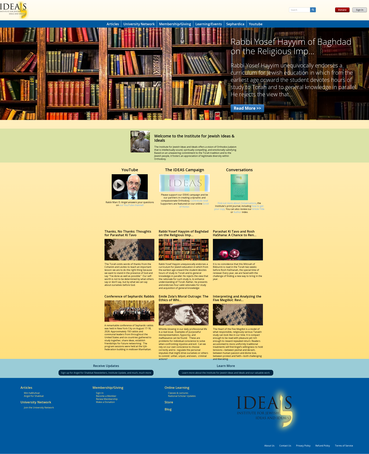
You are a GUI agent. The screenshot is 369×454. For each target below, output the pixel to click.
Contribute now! (199, 200)
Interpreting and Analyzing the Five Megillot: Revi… (237, 298)
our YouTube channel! (131, 205)
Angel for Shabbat (34, 396)
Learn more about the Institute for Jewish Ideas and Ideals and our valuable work (226, 372)
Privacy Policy (303, 445)
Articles (113, 24)
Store (169, 402)
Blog (168, 409)
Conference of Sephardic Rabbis (129, 296)
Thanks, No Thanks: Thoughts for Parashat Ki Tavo (128, 233)
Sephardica (235, 24)
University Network (139, 24)
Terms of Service (344, 445)
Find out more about (237, 203)
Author (237, 212)
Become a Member (106, 396)
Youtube (255, 24)
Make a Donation (105, 402)
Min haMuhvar (32, 393)
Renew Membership (107, 399)
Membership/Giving (175, 24)
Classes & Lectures (178, 393)
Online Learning (177, 387)
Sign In (359, 9)
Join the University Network (39, 407)
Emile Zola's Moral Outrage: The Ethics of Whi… (183, 298)
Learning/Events (208, 24)
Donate (342, 9)
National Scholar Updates (182, 396)
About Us (269, 445)
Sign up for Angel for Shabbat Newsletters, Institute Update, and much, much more (106, 372)
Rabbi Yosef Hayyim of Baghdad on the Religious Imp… (184, 233)
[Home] (121, 10)
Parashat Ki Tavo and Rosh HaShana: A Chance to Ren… (234, 233)
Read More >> (247, 108)
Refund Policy (322, 445)
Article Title (258, 209)
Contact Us (285, 445)
